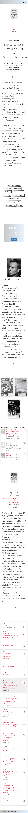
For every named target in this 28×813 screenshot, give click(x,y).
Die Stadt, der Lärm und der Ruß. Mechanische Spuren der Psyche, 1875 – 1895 (10, 635)
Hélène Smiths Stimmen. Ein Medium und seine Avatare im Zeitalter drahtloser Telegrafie (10, 724)
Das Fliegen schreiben (8, 645)
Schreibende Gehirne (8, 666)
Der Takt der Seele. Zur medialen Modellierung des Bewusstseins (10, 713)
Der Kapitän (9, 443)
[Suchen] (2, 2)
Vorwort (5, 626)
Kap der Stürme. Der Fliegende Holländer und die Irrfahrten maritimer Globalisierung (12, 432)
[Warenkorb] (26, 2)
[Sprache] (25, 2)
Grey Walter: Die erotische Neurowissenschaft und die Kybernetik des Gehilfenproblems (10, 655)
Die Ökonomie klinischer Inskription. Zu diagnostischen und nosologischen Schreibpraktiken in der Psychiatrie (10, 737)
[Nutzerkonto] (23, 2)
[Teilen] (15, 77)
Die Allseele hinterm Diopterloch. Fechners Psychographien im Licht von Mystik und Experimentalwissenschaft (10, 685)
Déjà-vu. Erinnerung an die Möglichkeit (13, 455)
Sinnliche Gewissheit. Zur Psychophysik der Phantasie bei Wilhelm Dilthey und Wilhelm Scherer (10, 760)
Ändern (14, 239)
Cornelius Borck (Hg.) (9, 498)
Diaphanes (14, 2)
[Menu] (1, 2)
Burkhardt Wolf (14, 62)
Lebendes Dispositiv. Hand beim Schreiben (9, 749)
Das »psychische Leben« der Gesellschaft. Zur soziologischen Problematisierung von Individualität (10, 774)
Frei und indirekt (7, 800)
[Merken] (12, 77)
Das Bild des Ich (7, 674)
